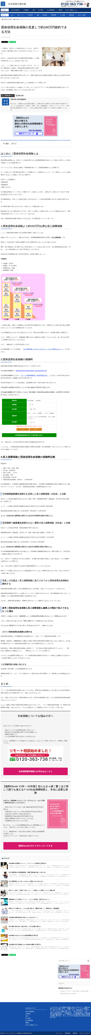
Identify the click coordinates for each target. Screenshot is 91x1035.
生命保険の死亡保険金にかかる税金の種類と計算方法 (25, 944)
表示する (14, 143)
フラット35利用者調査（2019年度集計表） (34, 375)
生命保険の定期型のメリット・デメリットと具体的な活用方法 (27, 863)
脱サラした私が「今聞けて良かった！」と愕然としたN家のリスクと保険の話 (32, 890)
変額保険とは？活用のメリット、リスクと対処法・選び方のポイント (29, 899)
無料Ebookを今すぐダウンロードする (35, 846)
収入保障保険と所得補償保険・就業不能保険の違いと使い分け (27, 872)
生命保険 (17, 19)
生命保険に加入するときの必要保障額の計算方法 (23, 935)
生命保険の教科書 (17, 4)
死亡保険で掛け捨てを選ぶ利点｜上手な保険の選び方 (25, 926)
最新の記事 (20, 95)
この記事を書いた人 (8, 95)
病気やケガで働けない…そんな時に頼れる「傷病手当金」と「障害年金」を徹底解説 (34, 908)
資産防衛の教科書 (7, 19)
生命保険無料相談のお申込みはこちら (36, 771)
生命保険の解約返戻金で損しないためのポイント (23, 917)
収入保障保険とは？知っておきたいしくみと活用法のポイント (43, 349)
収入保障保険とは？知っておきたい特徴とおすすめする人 (26, 881)
